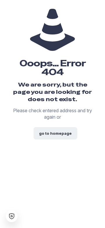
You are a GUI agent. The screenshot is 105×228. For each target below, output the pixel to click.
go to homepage (55, 133)
